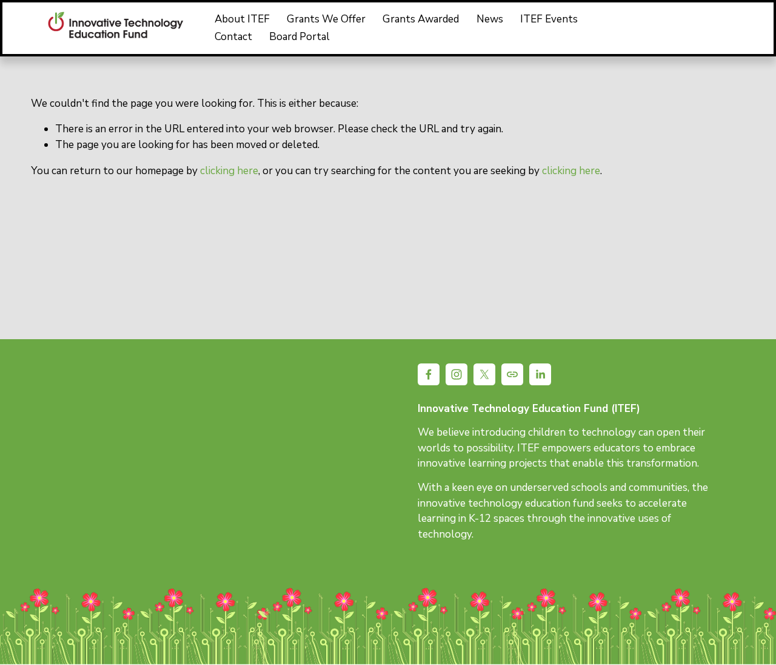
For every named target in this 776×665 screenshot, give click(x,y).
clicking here (229, 171)
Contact (233, 37)
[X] (681, 28)
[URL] (710, 28)
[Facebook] (622, 28)
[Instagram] (651, 28)
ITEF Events (549, 19)
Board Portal (299, 37)
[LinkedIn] (739, 28)
